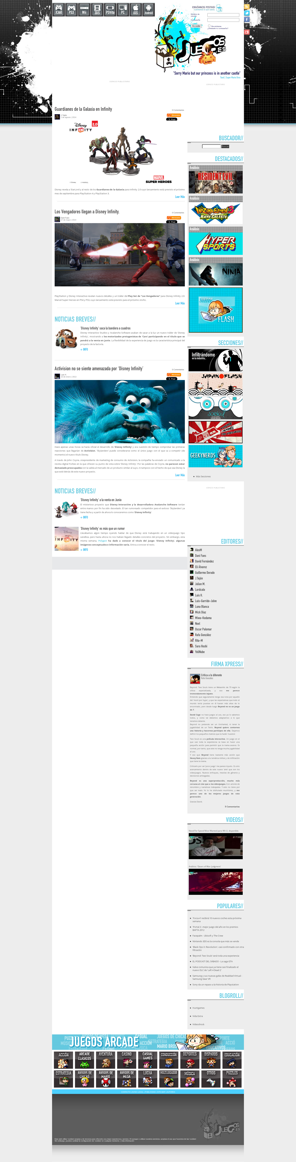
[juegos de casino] (126, 1060)
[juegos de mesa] (126, 1079)
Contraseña (195, 20)
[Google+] (247, 25)
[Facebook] (247, 19)
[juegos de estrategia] (63, 1079)
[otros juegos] (211, 1079)
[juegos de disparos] (211, 1060)
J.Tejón (64, 115)
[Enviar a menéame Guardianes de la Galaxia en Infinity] (173, 116)
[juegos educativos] (232, 1060)
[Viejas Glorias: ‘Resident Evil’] (216, 192)
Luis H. (64, 375)
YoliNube (200, 652)
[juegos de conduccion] (168, 1060)
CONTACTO (126, 1092)
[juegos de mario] (105, 1079)
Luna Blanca (202, 607)
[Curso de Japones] (216, 442)
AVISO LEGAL (138, 1092)
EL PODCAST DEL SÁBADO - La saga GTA (213, 961)
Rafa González (203, 635)
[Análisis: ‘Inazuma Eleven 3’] (216, 223)
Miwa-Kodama (203, 618)
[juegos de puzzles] (232, 1079)
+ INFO (84, 350)
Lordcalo (200, 590)
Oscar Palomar (203, 629)
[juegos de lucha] (147, 1079)
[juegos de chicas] (84, 1079)
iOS (135, 13)
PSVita (110, 13)
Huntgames (199, 1007)
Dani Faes (65, 218)
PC (123, 13)
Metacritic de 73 (224, 687)
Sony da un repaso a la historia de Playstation (216, 984)
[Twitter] (247, 13)
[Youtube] (247, 32)
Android (149, 13)
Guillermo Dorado (205, 573)
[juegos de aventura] (105, 1060)
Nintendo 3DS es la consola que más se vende (216, 941)
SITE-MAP (161, 1092)
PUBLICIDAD (150, 1092)
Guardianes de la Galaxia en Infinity (83, 109)
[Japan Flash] (216, 394)
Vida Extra (198, 1016)
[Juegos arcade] (84, 1060)
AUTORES (171, 1092)
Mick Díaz (200, 612)
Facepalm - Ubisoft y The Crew (208, 935)
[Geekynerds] (216, 466)
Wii (84, 13)
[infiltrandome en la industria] (216, 370)
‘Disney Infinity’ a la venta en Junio (100, 500)
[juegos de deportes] (190, 1060)
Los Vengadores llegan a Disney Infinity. (87, 212)
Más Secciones (203, 476)
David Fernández (204, 562)
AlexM (198, 550)
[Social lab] (216, 418)
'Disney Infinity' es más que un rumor (102, 529)
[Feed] (247, 6)
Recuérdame (216, 26)
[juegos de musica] (190, 1079)
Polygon (102, 540)
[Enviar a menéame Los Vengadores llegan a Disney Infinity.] (173, 219)
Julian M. (200, 584)
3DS (97, 13)
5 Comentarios (232, 806)
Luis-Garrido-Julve (206, 601)
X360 (59, 13)
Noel (197, 624)
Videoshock (198, 1024)
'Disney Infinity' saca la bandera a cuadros (105, 328)
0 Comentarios (178, 110)
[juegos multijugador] (168, 1079)
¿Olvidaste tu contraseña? (217, 28)
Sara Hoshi (201, 646)
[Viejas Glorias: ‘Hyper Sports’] (216, 254)
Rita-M (199, 641)
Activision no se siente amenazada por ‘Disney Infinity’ (99, 369)
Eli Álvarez (201, 567)
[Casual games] (147, 1060)
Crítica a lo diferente (211, 675)
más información (127, 1141)
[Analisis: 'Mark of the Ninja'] (216, 284)
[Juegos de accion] (63, 1060)
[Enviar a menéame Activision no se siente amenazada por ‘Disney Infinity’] (173, 376)
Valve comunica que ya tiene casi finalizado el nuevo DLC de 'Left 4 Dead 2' (215, 968)
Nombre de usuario (195, 15)
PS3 (71, 13)
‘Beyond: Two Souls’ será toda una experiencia (216, 955)
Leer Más (180, 197)
